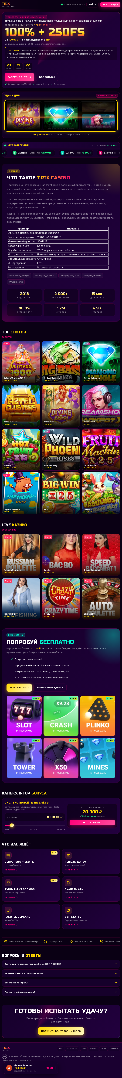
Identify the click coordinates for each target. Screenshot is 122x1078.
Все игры (7, 337)
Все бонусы (47, 77)
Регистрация (110, 4)
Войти (92, 4)
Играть (50, 1069)
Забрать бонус (17, 77)
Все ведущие (9, 530)
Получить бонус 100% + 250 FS (61, 1031)
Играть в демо (19, 687)
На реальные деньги (50, 687)
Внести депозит (92, 822)
